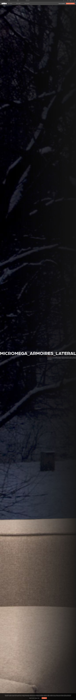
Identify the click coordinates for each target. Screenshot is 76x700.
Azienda (9, 0)
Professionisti (27, 0)
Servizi (18, 0)
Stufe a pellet (18, 3)
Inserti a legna (27, 3)
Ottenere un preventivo (70, 3)
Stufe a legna (10, 3)
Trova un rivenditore (62, 3)
